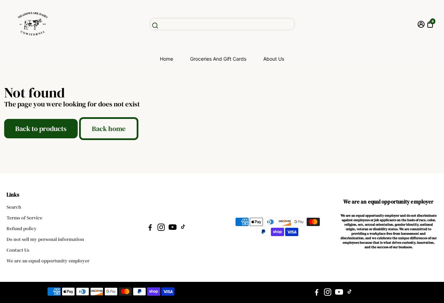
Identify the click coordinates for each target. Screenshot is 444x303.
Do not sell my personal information (45, 239)
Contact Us (18, 250)
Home (166, 59)
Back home (109, 128)
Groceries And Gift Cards (218, 59)
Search (14, 207)
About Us (273, 59)
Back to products (41, 128)
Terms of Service (24, 218)
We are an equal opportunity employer (48, 261)
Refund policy (22, 228)
